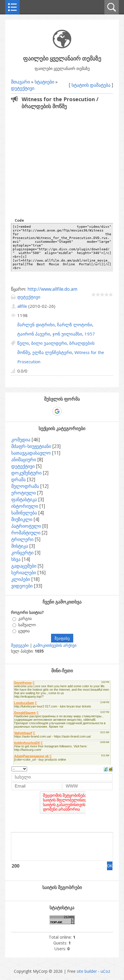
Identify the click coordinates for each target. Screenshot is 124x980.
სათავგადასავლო (31, 453)
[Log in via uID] (37, 411)
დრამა (18, 479)
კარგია (25, 618)
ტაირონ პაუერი (33, 334)
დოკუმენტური (26, 473)
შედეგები (20, 645)
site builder (87, 971)
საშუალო (27, 624)
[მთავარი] (62, 46)
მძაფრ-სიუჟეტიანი (31, 446)
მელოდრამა (25, 486)
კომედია (20, 439)
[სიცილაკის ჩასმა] (110, 769)
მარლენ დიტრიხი (36, 324)
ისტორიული (24, 506)
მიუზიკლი (21, 519)
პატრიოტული (26, 526)
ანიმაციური (23, 459)
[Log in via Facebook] (47, 411)
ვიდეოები (22, 586)
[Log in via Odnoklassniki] (77, 411)
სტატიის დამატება (91, 85)
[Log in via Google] (57, 411)
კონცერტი (22, 552)
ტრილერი (22, 539)
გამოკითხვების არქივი (54, 645)
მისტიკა (19, 546)
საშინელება (24, 513)
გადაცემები (23, 566)
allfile (22, 306)
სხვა (15, 559)
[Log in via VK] (67, 411)
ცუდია (24, 630)
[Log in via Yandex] (86, 411)
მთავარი (20, 82)
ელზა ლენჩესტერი (52, 352)
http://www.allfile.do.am (52, 289)
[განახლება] (106, 769)
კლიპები (20, 579)
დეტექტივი (22, 88)
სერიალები (23, 572)
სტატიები (44, 82)
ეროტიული (23, 493)
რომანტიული (25, 532)
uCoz (105, 971)
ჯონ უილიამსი (67, 334)
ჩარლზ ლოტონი (74, 324)
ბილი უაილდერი (49, 343)
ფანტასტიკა (24, 499)
